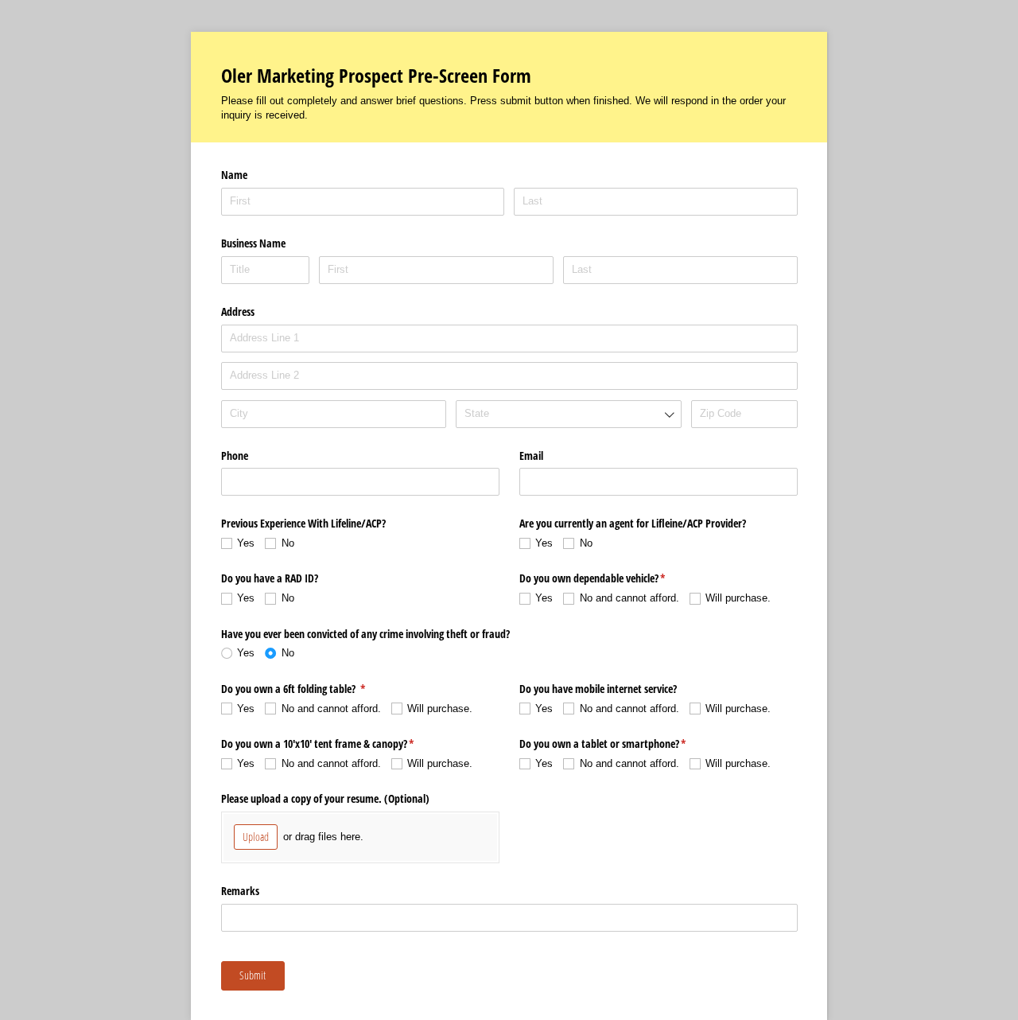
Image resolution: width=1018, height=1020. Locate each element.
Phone (234, 455)
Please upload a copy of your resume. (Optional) (325, 798)
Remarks (240, 890)
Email (531, 455)
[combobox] (568, 414)
